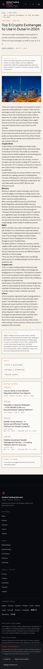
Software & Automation (14, 370)
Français (25, 606)
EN (33, 5)
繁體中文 (34, 610)
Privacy (4, 574)
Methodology (6, 545)
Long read (12, 12)
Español (18, 606)
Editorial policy (6, 549)
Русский (10, 610)
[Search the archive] (25, 4)
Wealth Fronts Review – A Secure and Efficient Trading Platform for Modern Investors (17, 424)
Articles (4, 520)
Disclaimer (5, 583)
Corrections (6, 554)
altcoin (4, 251)
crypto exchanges (16, 107)
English (4, 606)
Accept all (7, 659)
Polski (31, 606)
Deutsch (11, 606)
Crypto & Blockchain (13, 365)
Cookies (4, 578)
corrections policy (10, 464)
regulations (28, 275)
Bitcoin (27, 183)
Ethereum (5, 186)
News (3, 516)
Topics (4, 529)
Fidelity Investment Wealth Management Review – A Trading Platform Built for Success (18, 442)
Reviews (4, 525)
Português (25, 610)
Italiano (37, 606)
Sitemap (4, 587)
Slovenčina (5, 614)
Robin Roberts (8, 48)
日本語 (13, 614)
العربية (4, 610)
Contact (4, 591)
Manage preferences (11, 665)
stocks (15, 322)
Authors (4, 534)
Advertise (5, 562)
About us (5, 558)
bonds (9, 322)
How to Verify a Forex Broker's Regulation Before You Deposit (17, 392)
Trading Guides (11, 374)
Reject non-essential (21, 659)
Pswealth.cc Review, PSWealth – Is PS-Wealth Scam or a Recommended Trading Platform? (18, 407)
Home (4, 13)
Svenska (17, 610)
